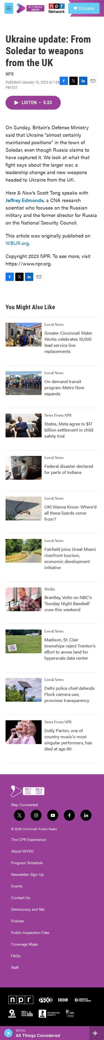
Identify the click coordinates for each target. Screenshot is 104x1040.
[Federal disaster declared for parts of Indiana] (24, 468)
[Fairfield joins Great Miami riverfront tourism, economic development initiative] (24, 551)
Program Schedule (27, 863)
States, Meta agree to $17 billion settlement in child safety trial (68, 429)
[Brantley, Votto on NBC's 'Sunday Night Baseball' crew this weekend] (24, 599)
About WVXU (22, 851)
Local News (54, 324)
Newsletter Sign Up (27, 874)
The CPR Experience (28, 839)
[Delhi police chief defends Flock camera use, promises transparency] (24, 690)
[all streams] (96, 1033)
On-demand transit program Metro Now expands (64, 387)
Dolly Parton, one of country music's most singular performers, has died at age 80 (68, 739)
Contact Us (20, 898)
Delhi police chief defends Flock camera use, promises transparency (69, 694)
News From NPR (58, 415)
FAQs (16, 956)
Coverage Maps (24, 944)
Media (49, 589)
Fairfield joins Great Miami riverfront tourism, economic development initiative (70, 558)
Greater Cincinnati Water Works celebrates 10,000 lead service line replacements (68, 342)
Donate (86, 8)
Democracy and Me (27, 909)
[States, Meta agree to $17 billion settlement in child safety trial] (24, 425)
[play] (8, 1033)
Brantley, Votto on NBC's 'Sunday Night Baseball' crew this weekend (68, 603)
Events (16, 886)
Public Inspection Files (30, 932)
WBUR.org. (18, 242)
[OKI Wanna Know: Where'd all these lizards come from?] (24, 508)
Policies (17, 921)
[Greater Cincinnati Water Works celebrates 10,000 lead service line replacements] (24, 335)
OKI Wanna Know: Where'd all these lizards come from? (70, 513)
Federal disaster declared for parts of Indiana (68, 469)
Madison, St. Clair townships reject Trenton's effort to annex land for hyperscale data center (70, 648)
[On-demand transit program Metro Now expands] (24, 383)
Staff (15, 967)
